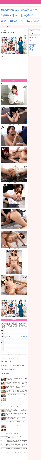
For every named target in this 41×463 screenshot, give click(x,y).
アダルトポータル (31, 46)
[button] (39, 30)
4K (4, 336)
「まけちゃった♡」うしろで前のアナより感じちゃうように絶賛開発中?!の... (30, 21)
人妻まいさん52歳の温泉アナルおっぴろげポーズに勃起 (7, 14)
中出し (13, 336)
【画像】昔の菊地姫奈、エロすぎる (6, 361)
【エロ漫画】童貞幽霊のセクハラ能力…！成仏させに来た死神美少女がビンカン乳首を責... (13, 365)
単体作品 (6, 336)
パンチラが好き (31, 50)
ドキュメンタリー (17, 336)
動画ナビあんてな (31, 43)
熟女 (5, 337)
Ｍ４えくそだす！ (31, 51)
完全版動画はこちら (14, 80)
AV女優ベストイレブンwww (5, 373)
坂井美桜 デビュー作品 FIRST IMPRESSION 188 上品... (7, 9)
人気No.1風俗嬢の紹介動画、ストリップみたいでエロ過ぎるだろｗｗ (9, 16)
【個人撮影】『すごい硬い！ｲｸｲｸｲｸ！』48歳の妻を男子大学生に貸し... (9, 21)
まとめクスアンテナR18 (32, 44)
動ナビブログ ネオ (31, 48)
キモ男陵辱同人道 (31, 49)
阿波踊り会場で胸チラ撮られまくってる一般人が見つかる (27, 14)
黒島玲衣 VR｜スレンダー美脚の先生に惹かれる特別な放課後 (9, 370)
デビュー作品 (22, 336)
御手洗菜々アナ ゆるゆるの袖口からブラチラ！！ (27, 10)
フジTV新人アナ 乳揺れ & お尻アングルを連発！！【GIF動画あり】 (29, 9)
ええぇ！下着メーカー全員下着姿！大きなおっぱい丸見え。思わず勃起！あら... (10, 10)
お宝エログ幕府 (31, 47)
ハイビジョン (10, 336)
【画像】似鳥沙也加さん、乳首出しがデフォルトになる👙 (28, 15)
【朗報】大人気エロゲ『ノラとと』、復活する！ (26, 16)
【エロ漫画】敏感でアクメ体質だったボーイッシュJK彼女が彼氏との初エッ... (30, 20)
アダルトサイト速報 (32, 45)
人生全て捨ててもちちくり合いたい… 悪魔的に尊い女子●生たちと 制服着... (9, 15)
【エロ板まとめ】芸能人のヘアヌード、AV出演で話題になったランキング (9, 20)
